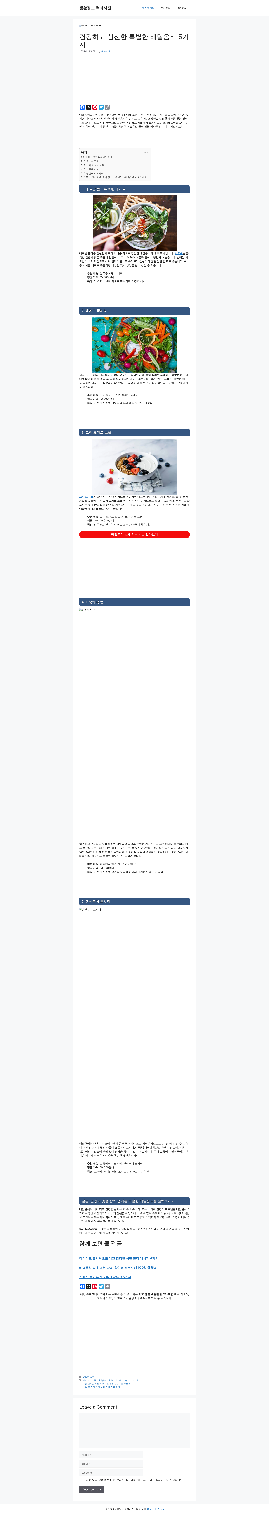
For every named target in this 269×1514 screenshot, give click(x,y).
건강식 (86, 1380)
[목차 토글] (144, 152)
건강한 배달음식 (98, 1380)
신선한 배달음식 (116, 1380)
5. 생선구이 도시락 (93, 173)
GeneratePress (155, 1509)
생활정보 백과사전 (95, 7)
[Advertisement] (134, 80)
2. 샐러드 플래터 (92, 161)
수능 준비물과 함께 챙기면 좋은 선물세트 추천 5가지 (108, 1383)
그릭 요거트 (86, 496)
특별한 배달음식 (133, 1380)
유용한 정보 (148, 7)
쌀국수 (179, 253)
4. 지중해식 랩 (91, 169)
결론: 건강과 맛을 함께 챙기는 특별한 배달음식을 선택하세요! (115, 177)
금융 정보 (182, 7)
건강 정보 (165, 7)
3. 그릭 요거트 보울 (94, 165)
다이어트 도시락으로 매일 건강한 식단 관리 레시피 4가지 (118, 1258)
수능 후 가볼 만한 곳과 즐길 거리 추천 (101, 1387)
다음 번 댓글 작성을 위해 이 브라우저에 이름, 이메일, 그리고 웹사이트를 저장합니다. (133, 1479)
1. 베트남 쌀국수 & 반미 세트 (98, 157)
